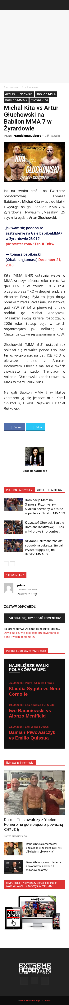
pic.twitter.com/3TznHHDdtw (30, 244)
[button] (6, 5)
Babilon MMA (46, 94)
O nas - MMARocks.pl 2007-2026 (35, 1000)
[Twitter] (45, 981)
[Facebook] (24, 981)
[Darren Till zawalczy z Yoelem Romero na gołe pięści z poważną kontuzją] (34, 792)
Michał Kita (39, 100)
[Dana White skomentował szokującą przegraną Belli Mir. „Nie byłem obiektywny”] (13, 848)
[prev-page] (6, 563)
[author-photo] (34, 465)
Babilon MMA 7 (16, 100)
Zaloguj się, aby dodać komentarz (34, 618)
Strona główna (11, 87)
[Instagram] (34, 980)
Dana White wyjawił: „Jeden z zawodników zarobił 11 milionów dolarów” (43, 866)
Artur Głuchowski (30, 87)
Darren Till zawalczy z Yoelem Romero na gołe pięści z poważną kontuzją (33, 824)
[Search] (63, 5)
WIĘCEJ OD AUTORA (49, 490)
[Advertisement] (34, 46)
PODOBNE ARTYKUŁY (19, 490)
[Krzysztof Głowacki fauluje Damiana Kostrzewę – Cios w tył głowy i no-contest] (13, 527)
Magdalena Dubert (27, 136)
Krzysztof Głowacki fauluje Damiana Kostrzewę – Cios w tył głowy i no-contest (44, 527)
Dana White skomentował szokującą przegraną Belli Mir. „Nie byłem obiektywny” (44, 847)
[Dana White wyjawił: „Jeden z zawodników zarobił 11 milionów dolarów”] (13, 867)
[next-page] (12, 563)
